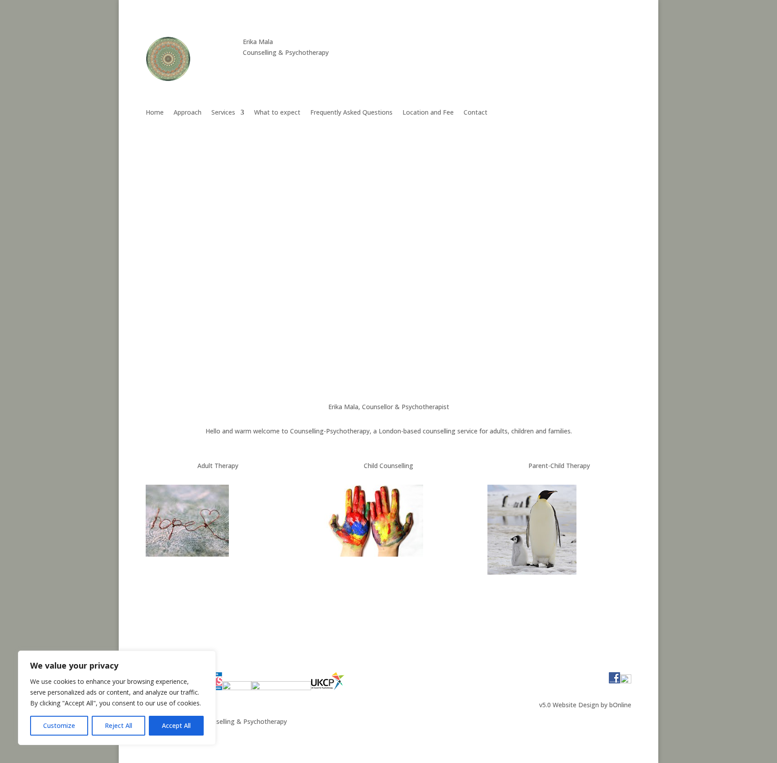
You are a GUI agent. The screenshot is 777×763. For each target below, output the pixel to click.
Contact (475, 112)
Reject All (118, 725)
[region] (117, 698)
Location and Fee (428, 112)
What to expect (277, 112)
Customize (59, 725)
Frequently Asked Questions (351, 112)
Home (155, 112)
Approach (187, 112)
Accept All (176, 725)
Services (223, 112)
